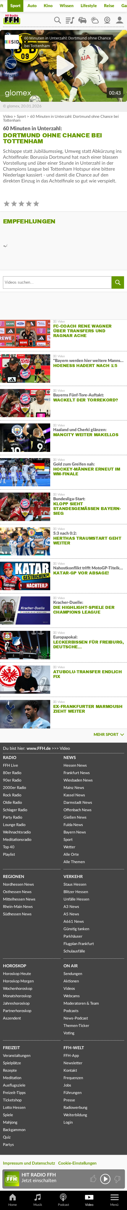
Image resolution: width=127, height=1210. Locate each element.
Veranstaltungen (16, 1056)
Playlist (70, 18)
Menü (114, 1204)
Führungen (73, 1093)
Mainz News (74, 788)
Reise (109, 6)
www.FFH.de (39, 749)
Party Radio (12, 818)
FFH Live (10, 766)
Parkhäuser (73, 937)
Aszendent (12, 1018)
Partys (8, 1145)
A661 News (74, 922)
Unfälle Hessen (76, 899)
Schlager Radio (15, 810)
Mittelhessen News (19, 899)
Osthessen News (17, 892)
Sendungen (73, 974)
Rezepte (10, 1071)
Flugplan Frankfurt (79, 944)
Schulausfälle (74, 951)
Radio (9, 758)
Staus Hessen (75, 885)
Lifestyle (89, 6)
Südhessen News (17, 914)
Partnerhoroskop (17, 1011)
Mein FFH (119, 18)
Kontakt (70, 1071)
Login (68, 1123)
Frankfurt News (77, 773)
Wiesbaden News (78, 780)
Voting (69, 1033)
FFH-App (71, 1056)
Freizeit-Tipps (14, 1093)
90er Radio (12, 780)
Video (8, 117)
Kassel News (74, 795)
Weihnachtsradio (17, 832)
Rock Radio (12, 795)
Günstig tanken (76, 929)
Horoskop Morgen (18, 981)
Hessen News (75, 766)
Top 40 (8, 847)
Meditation (12, 1078)
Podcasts (71, 1011)
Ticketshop (12, 1100)
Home (12, 1204)
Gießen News (75, 818)
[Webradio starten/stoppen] (105, 1179)
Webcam (107, 18)
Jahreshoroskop (16, 1004)
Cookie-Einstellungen (77, 1163)
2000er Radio (14, 788)
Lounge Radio (14, 825)
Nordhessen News (18, 885)
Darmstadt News (78, 803)
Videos (69, 989)
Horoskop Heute (17, 974)
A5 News (71, 914)
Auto (32, 6)
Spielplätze (12, 1063)
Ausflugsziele (14, 1085)
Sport (15, 6)
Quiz (7, 1137)
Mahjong (10, 1123)
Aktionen (71, 981)
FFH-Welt (74, 1048)
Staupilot (82, 18)
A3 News (71, 907)
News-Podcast (76, 1018)
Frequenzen (73, 1078)
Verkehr (73, 877)
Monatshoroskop (17, 996)
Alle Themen (74, 862)
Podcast (63, 1204)
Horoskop (14, 966)
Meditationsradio (17, 840)
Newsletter (73, 1063)
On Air (71, 966)
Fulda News (73, 825)
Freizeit (11, 1048)
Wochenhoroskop (17, 989)
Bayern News (75, 832)
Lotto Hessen (14, 1108)
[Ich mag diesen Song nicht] (117, 1179)
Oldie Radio (12, 803)
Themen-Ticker (76, 1026)
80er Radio (12, 773)
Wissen (67, 6)
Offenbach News (78, 810)
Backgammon (14, 1130)
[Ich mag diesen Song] (94, 1179)
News (70, 758)
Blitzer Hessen (76, 892)
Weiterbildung (75, 1115)
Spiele (8, 1115)
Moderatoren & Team (81, 1004)
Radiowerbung (75, 1108)
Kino (48, 6)
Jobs (67, 1085)
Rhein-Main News (18, 907)
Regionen (13, 877)
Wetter (94, 18)
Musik (37, 1204)
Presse (69, 1100)
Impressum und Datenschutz (29, 1163)
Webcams (72, 996)
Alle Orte (71, 855)
